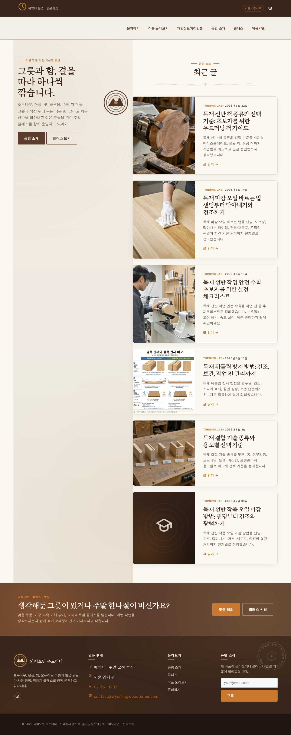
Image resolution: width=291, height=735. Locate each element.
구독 (230, 696)
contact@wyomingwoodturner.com (126, 696)
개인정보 (99, 724)
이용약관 (258, 28)
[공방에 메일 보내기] (270, 8)
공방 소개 (218, 28)
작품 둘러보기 (158, 28)
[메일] (17, 696)
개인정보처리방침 (190, 28)
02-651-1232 (105, 687)
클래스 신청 (258, 609)
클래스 (238, 28)
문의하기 (133, 28)
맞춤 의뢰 (226, 609)
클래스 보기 (62, 138)
